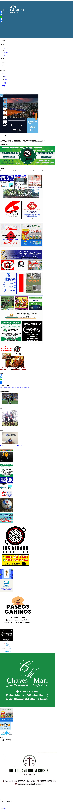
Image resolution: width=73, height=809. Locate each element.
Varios (5, 83)
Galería (3, 85)
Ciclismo (5, 79)
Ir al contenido (2, 0)
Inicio (3, 73)
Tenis (11, 138)
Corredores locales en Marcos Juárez (7, 427)
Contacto (3, 86)
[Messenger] (23, 381)
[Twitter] (23, 377)
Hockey (5, 82)
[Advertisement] (36, 27)
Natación (5, 80)
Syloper (5, 808)
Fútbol (5, 76)
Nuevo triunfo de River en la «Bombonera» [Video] (10, 406)
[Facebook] (23, 375)
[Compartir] (23, 383)
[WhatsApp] (23, 379)
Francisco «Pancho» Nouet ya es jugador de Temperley (11, 445)
